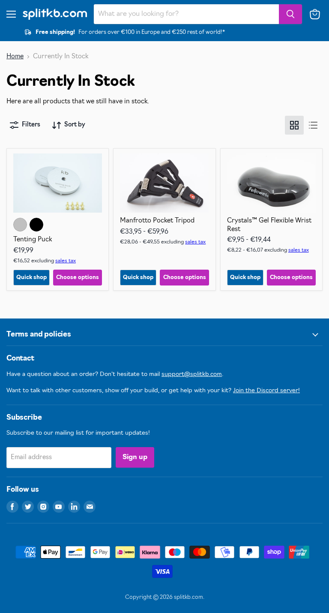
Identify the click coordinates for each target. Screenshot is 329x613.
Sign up (135, 457)
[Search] (290, 14)
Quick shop (31, 277)
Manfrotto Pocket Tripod (157, 221)
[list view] (313, 125)
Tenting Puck (32, 240)
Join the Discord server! (266, 391)
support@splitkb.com (192, 374)
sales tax (65, 261)
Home (15, 57)
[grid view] (294, 125)
